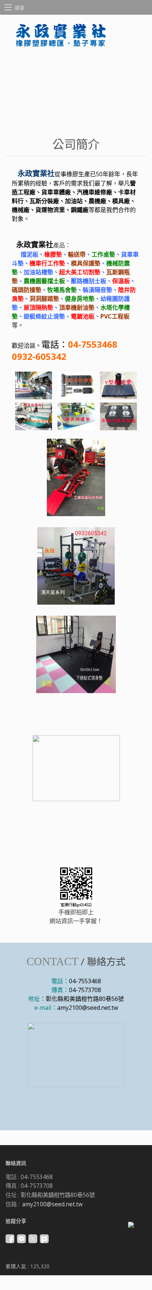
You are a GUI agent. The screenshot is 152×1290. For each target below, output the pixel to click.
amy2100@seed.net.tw (87, 1008)
